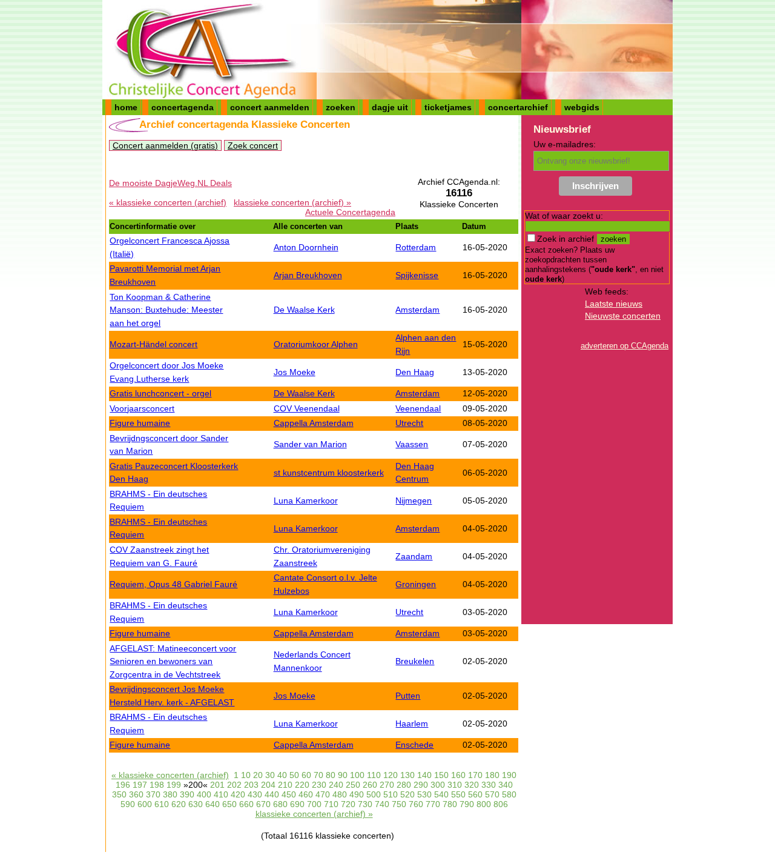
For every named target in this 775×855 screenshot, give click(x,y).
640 (212, 804)
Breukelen (414, 661)
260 (370, 785)
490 (356, 794)
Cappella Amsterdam (314, 423)
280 (404, 785)
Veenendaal (418, 408)
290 (421, 785)
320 (471, 785)
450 (289, 794)
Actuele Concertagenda (350, 212)
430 (255, 794)
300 (437, 785)
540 (441, 794)
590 (127, 804)
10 (246, 775)
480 (339, 794)
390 (187, 794)
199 (174, 785)
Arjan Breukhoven (308, 275)
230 (319, 785)
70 (318, 775)
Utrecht (409, 423)
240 (336, 785)
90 (343, 775)
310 (454, 785)
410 (221, 794)
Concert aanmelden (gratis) (165, 145)
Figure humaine (140, 423)
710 (331, 804)
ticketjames (448, 107)
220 (302, 785)
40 (282, 775)
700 (314, 804)
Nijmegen (413, 500)
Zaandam (413, 556)
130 (407, 775)
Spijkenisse (416, 275)
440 (272, 794)
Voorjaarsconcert (142, 408)
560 (475, 794)
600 (144, 804)
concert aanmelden (269, 107)
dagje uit (390, 107)
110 (374, 775)
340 (505, 785)
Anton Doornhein (306, 247)
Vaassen (411, 444)
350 (119, 794)
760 (416, 804)
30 (270, 775)
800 (484, 804)
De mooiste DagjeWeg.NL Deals (170, 183)
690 (297, 804)
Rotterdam (415, 247)
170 (475, 775)
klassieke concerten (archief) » (292, 202)
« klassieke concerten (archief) (167, 202)
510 (390, 794)
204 (268, 785)
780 (450, 804)
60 (306, 775)
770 (433, 804)
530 (424, 794)
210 (285, 785)
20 (258, 775)
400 (204, 794)
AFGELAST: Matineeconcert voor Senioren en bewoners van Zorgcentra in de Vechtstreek (173, 661)
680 (280, 804)
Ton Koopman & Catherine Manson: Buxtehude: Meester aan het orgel (166, 310)
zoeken (340, 107)
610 (161, 804)
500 (373, 794)
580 (509, 794)
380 (170, 794)
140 (424, 775)
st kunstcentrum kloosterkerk (329, 472)
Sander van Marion (310, 444)
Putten (407, 695)
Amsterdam (417, 309)
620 (178, 804)
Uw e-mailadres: (564, 144)
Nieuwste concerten (623, 316)
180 (492, 775)
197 (140, 785)
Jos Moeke (294, 372)
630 (195, 804)
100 (357, 775)
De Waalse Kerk (304, 309)
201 (217, 785)
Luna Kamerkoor (306, 500)
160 (458, 775)
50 (294, 775)
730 (365, 804)
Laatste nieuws (613, 303)
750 (399, 804)
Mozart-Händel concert (153, 344)
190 (509, 775)
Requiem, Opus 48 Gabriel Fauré (173, 584)
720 (348, 804)
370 (153, 794)
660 (246, 804)
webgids (581, 107)
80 (330, 775)
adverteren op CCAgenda (624, 345)
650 (229, 804)
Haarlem (411, 723)
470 (322, 794)
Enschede (414, 745)
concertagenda (182, 107)
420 (238, 794)
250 (353, 785)
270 (387, 785)
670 (263, 804)
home (125, 107)
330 (488, 785)
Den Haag (414, 372)
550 (458, 794)
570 (492, 794)
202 (234, 785)
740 (382, 804)
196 (123, 785)
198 (157, 785)
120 (390, 775)
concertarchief (518, 107)
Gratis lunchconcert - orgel (160, 393)
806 (500, 804)
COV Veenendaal (307, 408)
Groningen (415, 584)
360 (136, 794)
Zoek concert (253, 145)
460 (305, 794)
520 (407, 794)
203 (251, 785)
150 (441, 775)
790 (467, 804)
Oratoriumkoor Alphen (316, 344)
